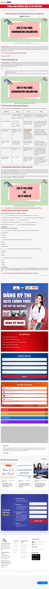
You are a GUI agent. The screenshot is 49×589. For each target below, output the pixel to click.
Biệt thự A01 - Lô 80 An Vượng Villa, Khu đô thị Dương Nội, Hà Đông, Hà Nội (6, 547)
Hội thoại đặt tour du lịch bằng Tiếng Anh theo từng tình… (40, 485)
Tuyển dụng (15, 550)
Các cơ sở (15, 548)
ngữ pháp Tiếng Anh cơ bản (20, 53)
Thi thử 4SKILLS (5, 417)
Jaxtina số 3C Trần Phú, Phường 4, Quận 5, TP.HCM (5, 566)
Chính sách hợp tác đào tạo (24, 557)
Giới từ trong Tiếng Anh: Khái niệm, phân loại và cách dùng (24, 273)
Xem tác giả (5, 453)
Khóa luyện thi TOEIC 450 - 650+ (10, 339)
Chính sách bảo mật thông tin (24, 546)
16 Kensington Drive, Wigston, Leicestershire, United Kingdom (5, 557)
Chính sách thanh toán (24, 553)
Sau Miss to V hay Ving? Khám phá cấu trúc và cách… (7, 485)
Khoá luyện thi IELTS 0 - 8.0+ (9, 337)
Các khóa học (16, 545)
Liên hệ (14, 552)
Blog (7, 10)
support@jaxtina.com (40, 541)
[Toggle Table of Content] (12, 56)
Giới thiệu (15, 543)
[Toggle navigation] (47, 2)
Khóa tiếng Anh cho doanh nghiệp (11, 347)
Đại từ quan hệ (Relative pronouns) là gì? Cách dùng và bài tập (26, 208)
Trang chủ (3, 10)
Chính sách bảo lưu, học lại (24, 549)
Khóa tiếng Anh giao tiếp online (10, 344)
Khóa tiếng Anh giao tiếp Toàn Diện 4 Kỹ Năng (14, 342)
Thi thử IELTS (5, 409)
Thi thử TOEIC (5, 413)
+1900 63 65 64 (40, 544)
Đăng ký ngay (38, 521)
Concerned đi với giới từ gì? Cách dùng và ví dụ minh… (24, 485)
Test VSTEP (4, 421)
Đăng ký (24, 376)
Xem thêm (43, 459)
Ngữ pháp (10, 10)
